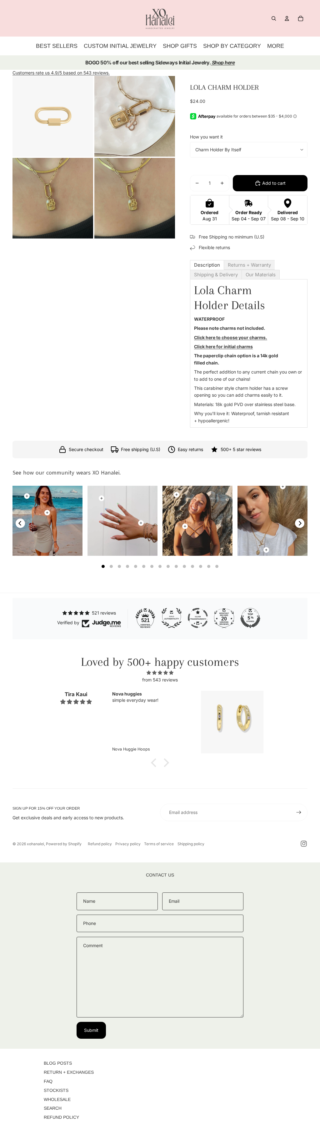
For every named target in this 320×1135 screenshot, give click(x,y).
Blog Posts (58, 1063)
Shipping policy (191, 843)
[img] (160, 672)
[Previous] (20, 523)
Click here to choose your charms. (230, 337)
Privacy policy (128, 843)
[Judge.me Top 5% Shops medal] (250, 618)
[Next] (299, 523)
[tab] (207, 265)
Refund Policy (61, 1117)
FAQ (48, 1081)
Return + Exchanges (69, 1072)
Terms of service (159, 843)
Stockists (56, 1090)
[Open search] (274, 18)
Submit (91, 1030)
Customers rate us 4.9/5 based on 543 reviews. (61, 72)
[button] (155, 762)
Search (53, 1108)
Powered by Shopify (64, 843)
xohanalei (35, 843)
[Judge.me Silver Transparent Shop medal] (198, 618)
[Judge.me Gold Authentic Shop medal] (172, 618)
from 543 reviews (160, 679)
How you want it (206, 136)
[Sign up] (299, 812)
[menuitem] (275, 46)
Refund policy (100, 843)
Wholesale (57, 1099)
